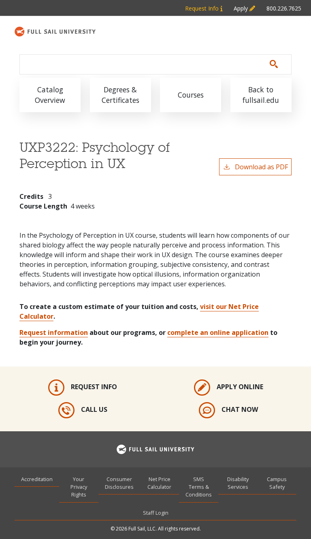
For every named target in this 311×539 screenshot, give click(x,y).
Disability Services (238, 482)
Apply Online (240, 386)
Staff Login (155, 512)
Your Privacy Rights (78, 486)
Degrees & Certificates (120, 95)
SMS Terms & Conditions (198, 486)
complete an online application (217, 332)
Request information (53, 332)
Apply (241, 8)
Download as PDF (261, 166)
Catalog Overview (50, 95)
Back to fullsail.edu (261, 95)
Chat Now (240, 409)
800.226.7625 (283, 8)
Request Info (202, 8)
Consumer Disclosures (119, 482)
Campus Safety (277, 482)
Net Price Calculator (159, 482)
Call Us (94, 409)
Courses (191, 95)
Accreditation (37, 479)
